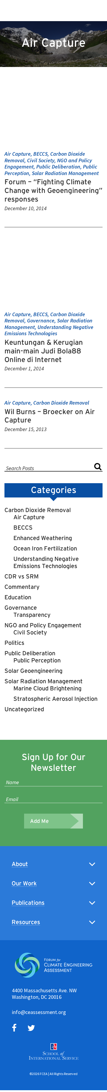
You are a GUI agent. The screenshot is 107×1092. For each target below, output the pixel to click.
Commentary (22, 587)
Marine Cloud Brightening (47, 688)
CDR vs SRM (21, 576)
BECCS (23, 527)
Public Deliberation (29, 653)
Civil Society (30, 632)
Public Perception (37, 660)
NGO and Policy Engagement (42, 625)
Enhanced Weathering (42, 538)
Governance (20, 607)
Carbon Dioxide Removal (37, 510)
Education (17, 597)
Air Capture (29, 517)
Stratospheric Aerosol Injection (55, 698)
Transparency (32, 614)
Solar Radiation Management (43, 681)
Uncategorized (24, 709)
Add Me (39, 821)
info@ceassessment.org (39, 1012)
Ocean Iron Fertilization (45, 548)
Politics (14, 642)
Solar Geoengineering (33, 670)
